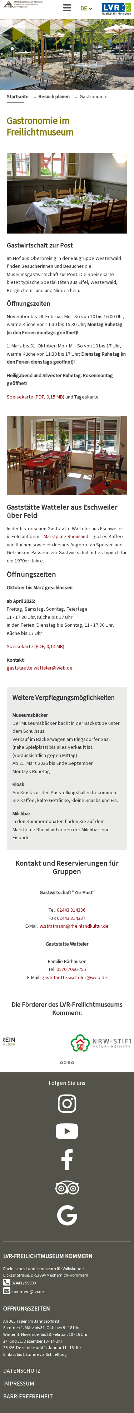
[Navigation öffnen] (67, 9)
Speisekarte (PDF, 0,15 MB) (36, 397)
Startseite (18, 96)
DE (83, 8)
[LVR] (116, 10)
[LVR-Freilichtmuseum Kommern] (23, 6)
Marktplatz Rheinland (66, 536)
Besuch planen (54, 96)
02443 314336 (71, 910)
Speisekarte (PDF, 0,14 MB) (35, 646)
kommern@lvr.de (27, 1291)
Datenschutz (22, 1370)
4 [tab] (72, 1062)
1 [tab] (61, 1062)
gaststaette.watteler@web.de (40, 668)
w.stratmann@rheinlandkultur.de (74, 926)
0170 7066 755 (71, 969)
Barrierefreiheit (28, 1396)
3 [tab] (69, 1062)
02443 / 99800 (23, 1283)
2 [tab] (65, 1062)
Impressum (18, 1383)
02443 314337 (71, 918)
